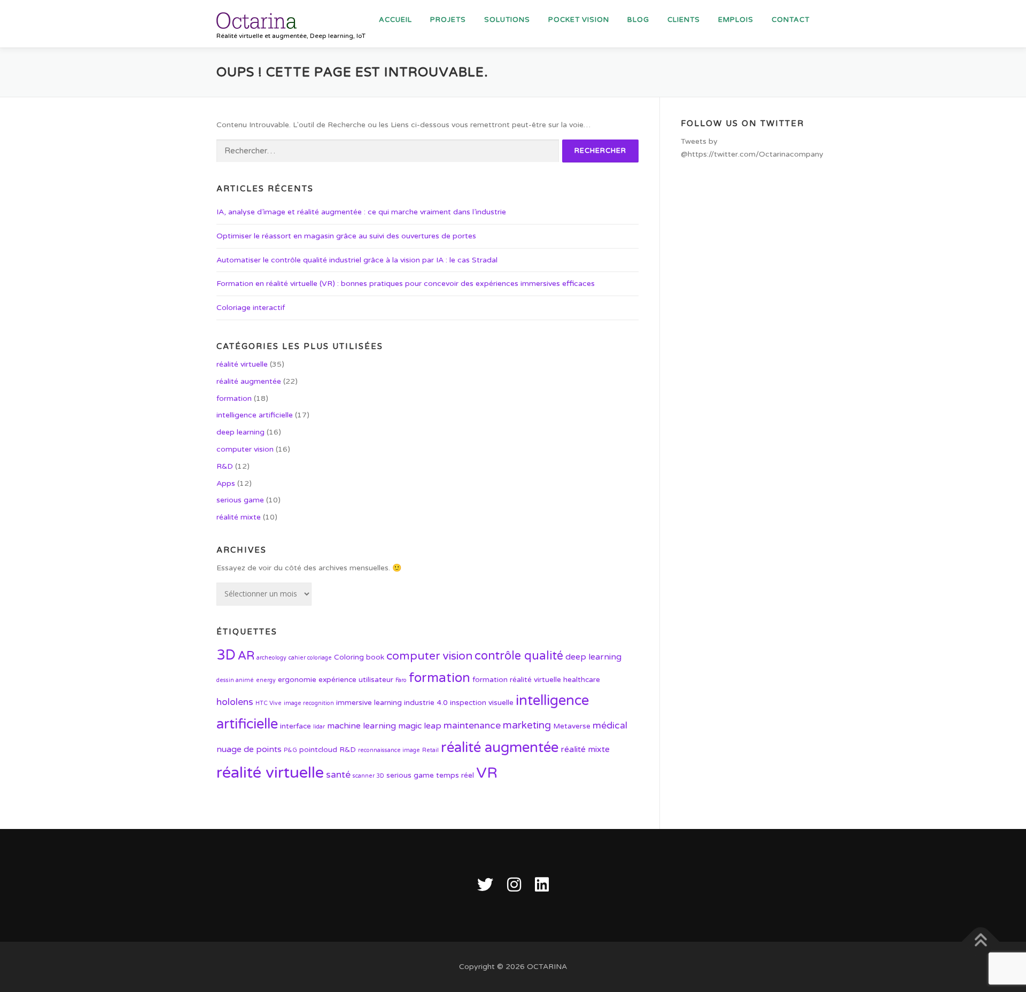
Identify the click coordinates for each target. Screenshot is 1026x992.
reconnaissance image (389, 750)
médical (610, 725)
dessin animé (235, 680)
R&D (224, 466)
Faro (401, 680)
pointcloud (318, 749)
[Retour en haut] (981, 942)
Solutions (507, 19)
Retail (430, 750)
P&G (290, 750)
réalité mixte (238, 517)
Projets (448, 19)
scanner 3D (368, 775)
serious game (240, 500)
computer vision (245, 449)
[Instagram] (514, 885)
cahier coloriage (310, 657)
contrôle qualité (519, 656)
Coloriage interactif (250, 307)
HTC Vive (268, 703)
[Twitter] (485, 885)
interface (295, 726)
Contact (791, 19)
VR (487, 773)
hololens (234, 702)
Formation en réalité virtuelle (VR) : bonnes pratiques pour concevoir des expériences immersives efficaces (405, 283)
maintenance (472, 725)
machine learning (361, 725)
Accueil (395, 19)
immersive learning (369, 702)
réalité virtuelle (242, 364)
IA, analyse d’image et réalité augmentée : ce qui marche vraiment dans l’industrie (361, 211)
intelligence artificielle (254, 415)
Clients (683, 19)
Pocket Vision (578, 19)
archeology (271, 657)
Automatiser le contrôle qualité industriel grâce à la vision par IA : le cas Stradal (357, 260)
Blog (638, 19)
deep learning (240, 432)
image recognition (309, 703)
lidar (319, 726)
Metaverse (571, 726)
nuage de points (249, 749)
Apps (225, 483)
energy (266, 680)
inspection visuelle (482, 702)
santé (338, 774)
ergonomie (297, 679)
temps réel (455, 775)
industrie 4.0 (426, 702)
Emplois (735, 19)
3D (226, 655)
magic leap (419, 725)
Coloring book (359, 657)
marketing (527, 725)
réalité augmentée (248, 381)
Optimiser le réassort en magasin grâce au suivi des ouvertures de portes (346, 236)
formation (234, 398)
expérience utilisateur (355, 679)
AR (246, 656)
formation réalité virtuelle (516, 679)
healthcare (581, 679)
